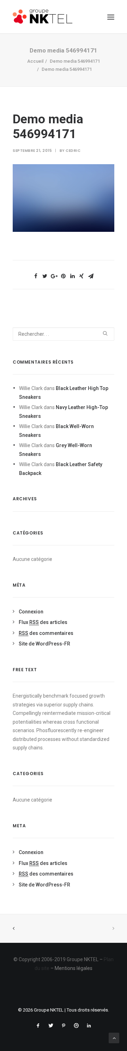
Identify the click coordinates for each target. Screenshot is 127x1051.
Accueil (35, 61)
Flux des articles (43, 622)
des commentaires (46, 633)
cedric (73, 150)
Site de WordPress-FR (44, 644)
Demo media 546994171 (75, 61)
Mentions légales (73, 968)
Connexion (31, 611)
